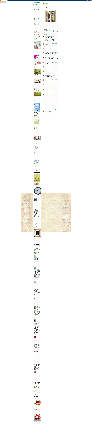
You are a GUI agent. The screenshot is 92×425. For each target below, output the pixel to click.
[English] (34, 34)
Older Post (56, 109)
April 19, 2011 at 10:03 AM (50, 57)
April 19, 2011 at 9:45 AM (50, 36)
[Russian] (37, 35)
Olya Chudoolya (46, 43)
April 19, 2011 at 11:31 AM (51, 66)
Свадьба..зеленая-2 (37, 360)
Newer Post (44, 109)
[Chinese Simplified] (39, 36)
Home (50, 109)
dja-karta (45, 75)
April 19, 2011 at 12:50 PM (54, 79)
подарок (57, 31)
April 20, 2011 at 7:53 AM (54, 94)
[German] (37, 34)
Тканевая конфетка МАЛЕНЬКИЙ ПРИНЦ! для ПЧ (37, 283)
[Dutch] (35, 35)
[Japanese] (34, 36)
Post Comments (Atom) (50, 111)
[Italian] (34, 35)
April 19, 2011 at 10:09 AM (54, 62)
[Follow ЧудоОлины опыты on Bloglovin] (37, 21)
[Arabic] (38, 36)
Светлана (46, 66)
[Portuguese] (38, 35)
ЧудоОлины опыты (36, 3)
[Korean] (35, 36)
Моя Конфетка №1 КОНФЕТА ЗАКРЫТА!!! (37, 256)
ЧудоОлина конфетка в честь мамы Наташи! (37, 308)
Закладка (54, 31)
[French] (35, 34)
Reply (45, 41)
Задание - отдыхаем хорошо (36, 147)
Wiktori (45, 36)
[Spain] (38, 34)
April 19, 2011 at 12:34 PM (51, 75)
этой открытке (50, 8)
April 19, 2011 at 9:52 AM (54, 43)
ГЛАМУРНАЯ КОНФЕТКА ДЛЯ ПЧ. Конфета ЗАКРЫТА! (37, 338)
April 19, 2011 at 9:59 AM (54, 52)
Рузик (45, 57)
